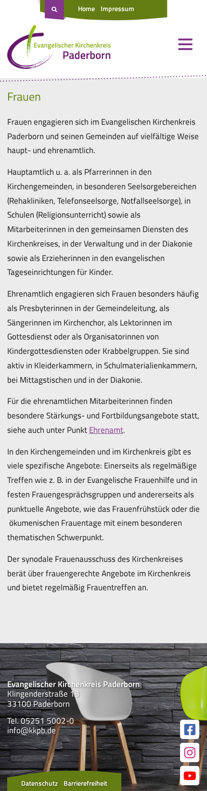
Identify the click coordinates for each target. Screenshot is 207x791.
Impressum (117, 8)
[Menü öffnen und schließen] (185, 44)
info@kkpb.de (31, 730)
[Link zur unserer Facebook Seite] (189, 729)
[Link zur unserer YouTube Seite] (189, 775)
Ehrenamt (106, 430)
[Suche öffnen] (55, 10)
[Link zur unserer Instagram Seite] (189, 752)
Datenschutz (39, 783)
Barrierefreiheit (85, 783)
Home (86, 8)
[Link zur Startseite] (59, 49)
